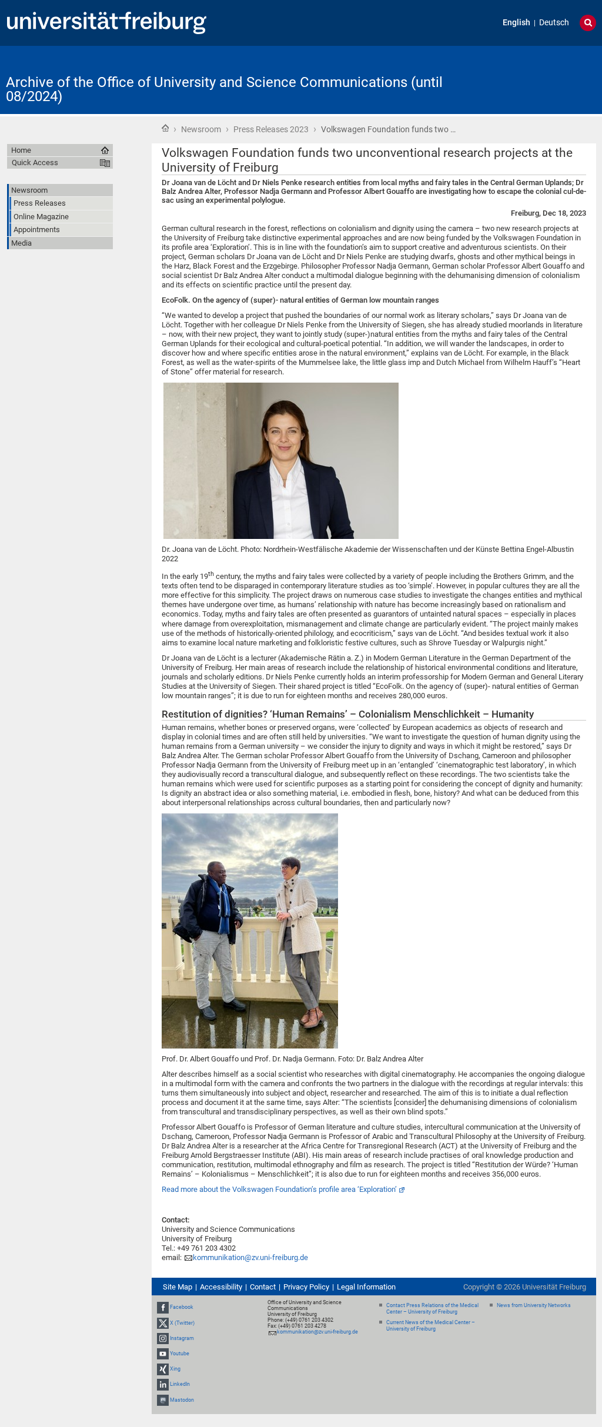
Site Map (177, 1286)
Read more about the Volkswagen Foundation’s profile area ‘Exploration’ (279, 1189)
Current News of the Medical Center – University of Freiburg (430, 1325)
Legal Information (366, 1286)
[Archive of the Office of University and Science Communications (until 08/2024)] (538, 79)
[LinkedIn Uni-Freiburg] (163, 1385)
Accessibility (221, 1286)
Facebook (181, 1307)
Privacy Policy (306, 1286)
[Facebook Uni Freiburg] (163, 1307)
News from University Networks (534, 1305)
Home (165, 128)
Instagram (182, 1338)
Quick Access (35, 162)
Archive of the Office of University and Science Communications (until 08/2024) (224, 89)
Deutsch (554, 23)
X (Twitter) (182, 1323)
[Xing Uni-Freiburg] (163, 1369)
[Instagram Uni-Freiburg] (163, 1338)
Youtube (179, 1353)
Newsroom (201, 129)
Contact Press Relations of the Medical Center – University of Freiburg (432, 1308)
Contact (263, 1286)
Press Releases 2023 (271, 129)
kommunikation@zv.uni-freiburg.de (250, 1257)
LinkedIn (180, 1385)
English (516, 23)
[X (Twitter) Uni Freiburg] (163, 1323)
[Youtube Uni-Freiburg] (163, 1353)
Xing (175, 1369)
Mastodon (182, 1400)
